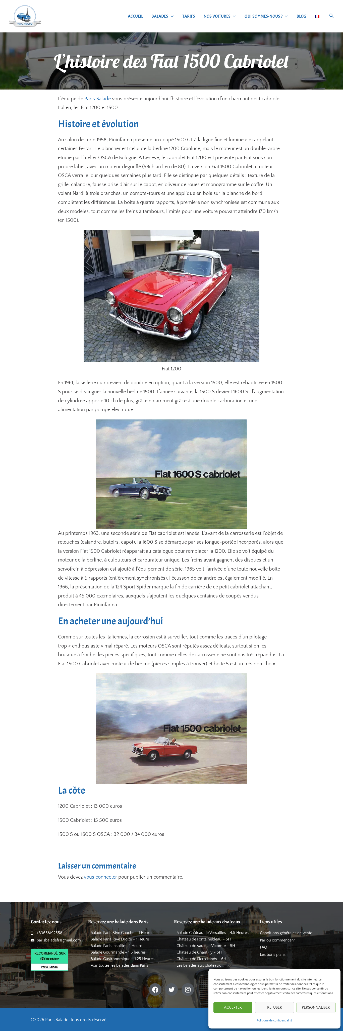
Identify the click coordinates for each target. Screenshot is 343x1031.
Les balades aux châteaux (199, 965)
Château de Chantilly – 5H (199, 952)
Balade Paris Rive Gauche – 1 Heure (121, 932)
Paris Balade (97, 99)
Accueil (135, 16)
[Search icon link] (331, 16)
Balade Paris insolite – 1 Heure (116, 945)
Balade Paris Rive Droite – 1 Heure (120, 939)
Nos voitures (217, 16)
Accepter (233, 1007)
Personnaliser (316, 1007)
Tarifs (188, 16)
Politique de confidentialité (274, 1020)
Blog (301, 16)
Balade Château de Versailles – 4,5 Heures (213, 932)
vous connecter (100, 877)
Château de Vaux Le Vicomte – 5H (206, 945)
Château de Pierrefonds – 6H (201, 959)
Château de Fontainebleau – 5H (204, 939)
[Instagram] (188, 989)
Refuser (274, 1007)
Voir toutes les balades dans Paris (119, 965)
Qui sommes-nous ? (263, 16)
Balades (159, 16)
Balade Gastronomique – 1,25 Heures (122, 959)
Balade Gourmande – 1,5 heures (118, 952)
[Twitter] (171, 989)
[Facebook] (155, 989)
